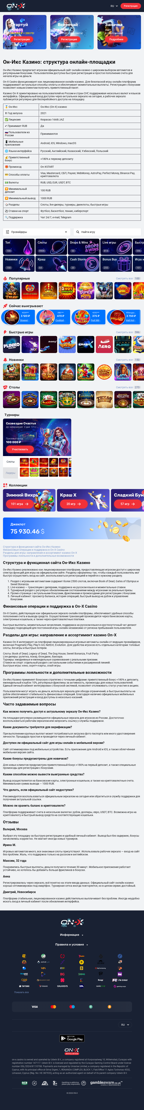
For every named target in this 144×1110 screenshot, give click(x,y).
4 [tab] (74, 46)
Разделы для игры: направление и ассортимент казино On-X (40, 552)
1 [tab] (68, 46)
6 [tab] (77, 46)
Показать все (21, 992)
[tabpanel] (24, 32)
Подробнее (116, 39)
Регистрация (131, 6)
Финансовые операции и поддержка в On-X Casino (34, 549)
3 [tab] (73, 46)
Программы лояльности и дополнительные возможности (38, 555)
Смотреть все (128, 278)
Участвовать (20, 449)
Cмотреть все (128, 332)
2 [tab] (71, 46)
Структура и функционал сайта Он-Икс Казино (31, 546)
